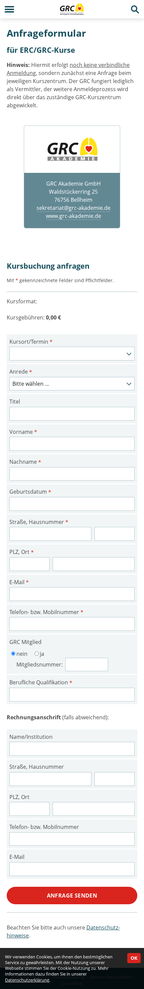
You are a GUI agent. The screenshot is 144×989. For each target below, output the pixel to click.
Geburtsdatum (30, 492)
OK (134, 958)
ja (42, 653)
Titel (14, 401)
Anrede (20, 372)
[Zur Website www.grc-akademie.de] (72, 149)
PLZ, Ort (21, 552)
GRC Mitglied (25, 642)
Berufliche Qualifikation (40, 683)
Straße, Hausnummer (38, 522)
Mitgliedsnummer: (40, 664)
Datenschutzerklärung (27, 980)
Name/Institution (31, 736)
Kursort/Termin (31, 342)
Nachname (25, 462)
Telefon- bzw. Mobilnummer (46, 612)
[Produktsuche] (135, 9)
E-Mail (19, 582)
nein (21, 653)
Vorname (23, 432)
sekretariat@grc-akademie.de (74, 208)
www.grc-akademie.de (73, 216)
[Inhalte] (9, 9)
